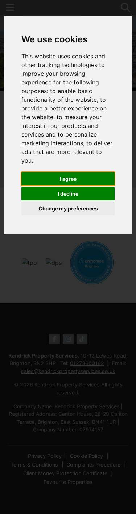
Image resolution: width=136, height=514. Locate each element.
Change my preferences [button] (68, 208)
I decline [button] (68, 194)
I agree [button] (68, 179)
